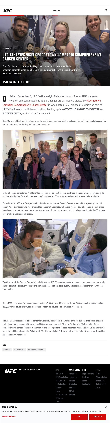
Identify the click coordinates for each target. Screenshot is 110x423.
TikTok (71, 391)
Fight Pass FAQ (88, 374)
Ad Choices (100, 381)
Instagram (73, 377)
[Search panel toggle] (106, 10)
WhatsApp (73, 384)
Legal (98, 370)
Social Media (74, 370)
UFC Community (19, 350)
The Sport (59, 374)
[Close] (106, 407)
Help (84, 370)
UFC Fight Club (61, 395)
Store (58, 391)
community (6, 350)
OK (79, 417)
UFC (57, 370)
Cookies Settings (9, 417)
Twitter (72, 395)
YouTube (72, 388)
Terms (98, 374)
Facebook (73, 374)
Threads (72, 381)
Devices (85, 377)
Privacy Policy (101, 377)
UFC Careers (60, 381)
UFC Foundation (62, 377)
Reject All (97, 417)
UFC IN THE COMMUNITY (36, 350)
